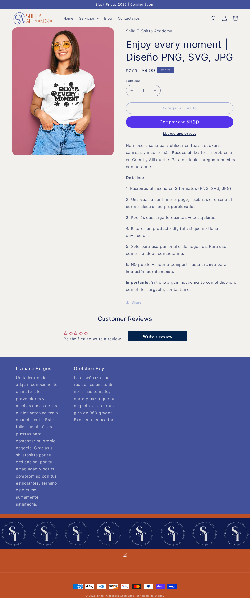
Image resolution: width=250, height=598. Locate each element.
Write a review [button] (158, 336)
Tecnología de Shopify (150, 595)
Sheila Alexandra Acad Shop (115, 595)
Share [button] (137, 302)
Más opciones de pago (179, 133)
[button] (88, 18)
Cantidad (133, 81)
